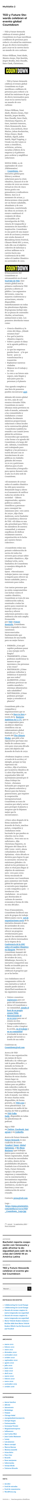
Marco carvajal (10, 1444)
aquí (25, 392)
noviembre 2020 (11, 1355)
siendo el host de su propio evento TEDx (18, 1010)
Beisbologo (9, 1410)
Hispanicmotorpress (12, 1429)
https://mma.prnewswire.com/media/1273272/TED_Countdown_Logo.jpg (17, 1208)
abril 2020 (8, 1373)
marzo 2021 (9, 1344)
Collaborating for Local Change (16, 1305)
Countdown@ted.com (15, 1047)
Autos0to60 (9, 1407)
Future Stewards (12, 1140)
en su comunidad (14, 1031)
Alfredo (7, 1405)
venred (9, 1224)
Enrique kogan (10, 1421)
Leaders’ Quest (12, 1145)
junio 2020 (9, 1368)
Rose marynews (10, 1226)
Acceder (7, 1484)
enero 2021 (9, 1350)
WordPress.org (10, 1492)
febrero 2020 (10, 1379)
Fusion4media (10, 1423)
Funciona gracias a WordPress (20, 1499)
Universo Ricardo (11, 1468)
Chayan (7, 1413)
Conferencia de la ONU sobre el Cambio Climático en (17, 947)
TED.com (20, 1103)
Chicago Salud (10, 1415)
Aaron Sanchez (10, 1402)
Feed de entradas (11, 1486)
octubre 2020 (10, 1357)
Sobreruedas (9, 1463)
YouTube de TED (12, 281)
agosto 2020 (9, 1363)
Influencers (9, 1431)
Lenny (7, 1439)
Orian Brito (9, 1452)
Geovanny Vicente (11, 1426)
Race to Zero (19, 714)
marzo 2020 (9, 1376)
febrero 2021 (9, 1347)
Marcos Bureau (10, 1447)
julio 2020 (8, 1365)
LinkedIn (19, 1132)
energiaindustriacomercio (15, 1418)
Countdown (12, 171)
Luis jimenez (9, 1442)
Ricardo (7, 1458)
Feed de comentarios (12, 1489)
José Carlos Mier (11, 1434)
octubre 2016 (9, 1387)
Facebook (19, 1129)
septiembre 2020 (11, 1360)
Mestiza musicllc (11, 1450)
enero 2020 (9, 1381)
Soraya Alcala (10, 1466)
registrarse (12, 1000)
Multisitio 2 (9, 6)
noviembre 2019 (11, 1384)
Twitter (10, 1129)
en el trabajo (21, 1029)
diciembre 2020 (11, 1352)
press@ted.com (21, 1198)
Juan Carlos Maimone (13, 1436)
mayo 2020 (9, 1371)
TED (10, 622)
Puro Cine (8, 1455)
